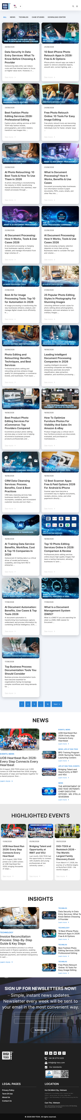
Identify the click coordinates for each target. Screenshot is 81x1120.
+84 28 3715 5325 (56, 1058)
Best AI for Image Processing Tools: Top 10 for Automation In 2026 (20, 298)
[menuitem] (17, 6)
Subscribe (41, 1030)
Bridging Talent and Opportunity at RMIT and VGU (68, 772)
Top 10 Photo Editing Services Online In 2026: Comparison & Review (59, 547)
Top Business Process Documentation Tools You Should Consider (20, 670)
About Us (6, 1097)
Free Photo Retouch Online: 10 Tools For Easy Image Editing (59, 116)
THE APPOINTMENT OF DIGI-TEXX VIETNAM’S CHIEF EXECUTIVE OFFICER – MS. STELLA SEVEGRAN (69, 791)
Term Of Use (7, 1094)
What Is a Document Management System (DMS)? (57, 611)
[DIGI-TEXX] (6, 6)
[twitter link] (50, 1053)
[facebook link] (64, 1053)
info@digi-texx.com (56, 1063)
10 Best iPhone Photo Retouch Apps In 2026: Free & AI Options (58, 55)
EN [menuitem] (15, 7)
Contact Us (7, 1101)
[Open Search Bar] (73, 6)
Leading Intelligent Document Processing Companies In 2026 (57, 358)
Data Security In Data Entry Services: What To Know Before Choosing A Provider (69, 915)
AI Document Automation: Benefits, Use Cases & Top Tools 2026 (21, 611)
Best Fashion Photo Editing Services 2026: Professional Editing (18, 116)
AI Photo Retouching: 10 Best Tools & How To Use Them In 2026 (20, 176)
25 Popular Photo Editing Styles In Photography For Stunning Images (60, 298)
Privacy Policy (8, 1090)
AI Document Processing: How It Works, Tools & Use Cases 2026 (21, 239)
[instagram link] (46, 1053)
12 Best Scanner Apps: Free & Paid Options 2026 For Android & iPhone (59, 484)
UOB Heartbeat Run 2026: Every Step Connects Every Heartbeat (19, 761)
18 (48, 704)
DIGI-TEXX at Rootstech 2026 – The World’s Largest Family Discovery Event (66, 853)
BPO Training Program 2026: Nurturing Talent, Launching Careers (69, 755)
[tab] (5, 17)
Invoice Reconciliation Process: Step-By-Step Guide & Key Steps (16, 940)
